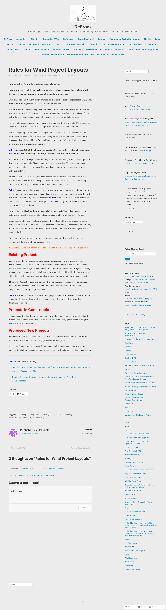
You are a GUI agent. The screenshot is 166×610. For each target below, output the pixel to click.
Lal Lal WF (129, 419)
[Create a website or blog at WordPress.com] (83, 602)
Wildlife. (78, 49)
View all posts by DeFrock (29, 433)
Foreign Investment (131, 390)
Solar (126, 508)
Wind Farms (129, 565)
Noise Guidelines (39, 75)
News (127, 430)
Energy (101, 39)
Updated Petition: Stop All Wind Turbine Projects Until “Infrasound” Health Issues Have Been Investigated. (139, 533)
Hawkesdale (129, 403)
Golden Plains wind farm (134, 394)
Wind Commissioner (132, 558)
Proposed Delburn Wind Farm (135, 473)
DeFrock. (128, 350)
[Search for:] (137, 71)
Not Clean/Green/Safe (39, 44)
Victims (127, 539)
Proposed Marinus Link (115, 44)
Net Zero (11, 44)
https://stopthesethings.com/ (134, 276)
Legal (157, 39)
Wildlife (127, 554)
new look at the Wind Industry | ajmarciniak (36, 475)
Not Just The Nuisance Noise (110, 54)
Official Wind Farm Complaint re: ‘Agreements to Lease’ (137, 442)
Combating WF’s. (51, 39)
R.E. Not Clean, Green (133, 481)
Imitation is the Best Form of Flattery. (138, 415)
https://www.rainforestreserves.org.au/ (138, 305)
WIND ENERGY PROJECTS (98, 49)
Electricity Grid (130, 362)
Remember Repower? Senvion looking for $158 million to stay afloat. (140, 486)
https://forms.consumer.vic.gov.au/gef (142, 163)
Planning (95, 44)
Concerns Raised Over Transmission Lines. (140, 339)
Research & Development (134, 490)
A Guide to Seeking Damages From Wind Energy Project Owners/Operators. (140, 328)
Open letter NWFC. (17, 448)
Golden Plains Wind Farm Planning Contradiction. (134, 398)
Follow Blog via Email (134, 249)
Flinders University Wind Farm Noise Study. (140, 386)
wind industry (38, 418)
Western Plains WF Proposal (135, 550)
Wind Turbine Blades (132, 569)
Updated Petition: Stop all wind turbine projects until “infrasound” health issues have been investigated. (141, 525)
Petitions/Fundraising (75, 44)
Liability (45, 414)
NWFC (58, 44)
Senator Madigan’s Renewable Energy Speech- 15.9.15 (138, 503)
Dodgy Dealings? (86, 39)
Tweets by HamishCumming (135, 314)
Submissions (12, 49)
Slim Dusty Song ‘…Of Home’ (36, 49)
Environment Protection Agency (124, 39)
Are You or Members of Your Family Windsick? (135, 334)
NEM (127, 426)
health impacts (24, 414)
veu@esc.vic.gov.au (146, 150)
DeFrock (83, 26)
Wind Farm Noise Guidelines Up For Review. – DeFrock (41, 468)
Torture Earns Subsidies (81, 448)
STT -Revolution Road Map (135, 511)
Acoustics (21, 39)
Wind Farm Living (123, 49)
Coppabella (129, 343)
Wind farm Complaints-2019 (80, 54)
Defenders (68, 39)
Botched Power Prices (52, 54)
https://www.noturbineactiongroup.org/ (138, 298)
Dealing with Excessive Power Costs (141, 469)
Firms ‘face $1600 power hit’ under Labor (140, 382)
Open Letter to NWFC (133, 447)
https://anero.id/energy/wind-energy (137, 109)
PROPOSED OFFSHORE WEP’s (144, 44)
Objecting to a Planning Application (137, 437)
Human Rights (130, 411)
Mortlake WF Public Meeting (138, 433)
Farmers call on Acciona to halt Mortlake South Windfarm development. (139, 377)
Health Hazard (27, 75)
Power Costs (129, 466)
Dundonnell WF (130, 358)
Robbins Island (130, 494)
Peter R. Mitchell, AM (133, 451)
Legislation (36, 414)
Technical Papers (61, 49)
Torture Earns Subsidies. (133, 519)
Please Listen (132, 543)
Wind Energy (129, 561)
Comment (84, 507)
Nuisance (59, 414)
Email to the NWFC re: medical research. (139, 365)
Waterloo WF (129, 546)
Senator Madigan (131, 498)
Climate (34, 39)
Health (147, 39)
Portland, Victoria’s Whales (134, 462)
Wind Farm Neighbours (147, 49)
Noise (22, 44)
